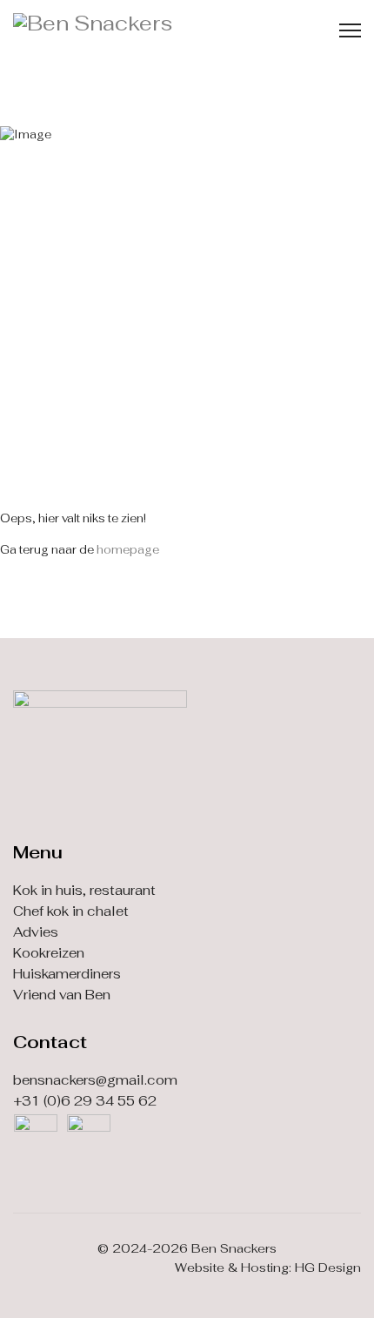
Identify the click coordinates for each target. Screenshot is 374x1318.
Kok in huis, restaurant (84, 890)
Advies (35, 932)
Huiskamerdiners (67, 973)
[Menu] (350, 30)
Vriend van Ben (61, 994)
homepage (128, 549)
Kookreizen (48, 953)
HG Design (328, 1267)
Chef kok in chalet (71, 911)
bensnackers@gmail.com (95, 1080)
